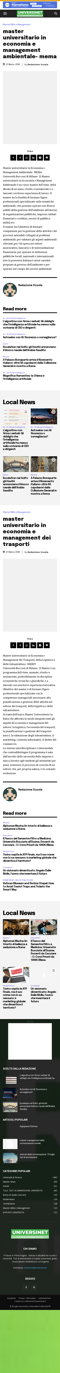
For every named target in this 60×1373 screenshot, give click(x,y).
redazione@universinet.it (35, 1267)
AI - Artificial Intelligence (14, 318)
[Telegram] (40, 158)
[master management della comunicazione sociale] (10, 1144)
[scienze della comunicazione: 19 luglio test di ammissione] (10, 1158)
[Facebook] (13, 158)
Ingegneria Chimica (28, 1126)
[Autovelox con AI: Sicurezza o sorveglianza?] (44, 416)
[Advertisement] (30, 1041)
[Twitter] (20, 158)
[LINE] (47, 158)
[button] (5, 14)
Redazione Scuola (38, 64)
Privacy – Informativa (27, 1298)
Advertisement (44, 1298)
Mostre (6, 356)
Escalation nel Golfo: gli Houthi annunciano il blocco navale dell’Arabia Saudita (16, 484)
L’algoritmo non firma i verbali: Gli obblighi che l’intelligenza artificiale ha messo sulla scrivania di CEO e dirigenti (29, 324)
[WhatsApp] (27, 158)
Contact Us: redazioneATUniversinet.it (30, 1301)
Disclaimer (11, 1298)
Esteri (5, 344)
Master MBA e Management (17, 24)
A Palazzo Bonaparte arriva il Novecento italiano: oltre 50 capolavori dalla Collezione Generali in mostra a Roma (29, 363)
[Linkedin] (33, 158)
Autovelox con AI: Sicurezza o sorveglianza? (30, 337)
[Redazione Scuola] (10, 290)
